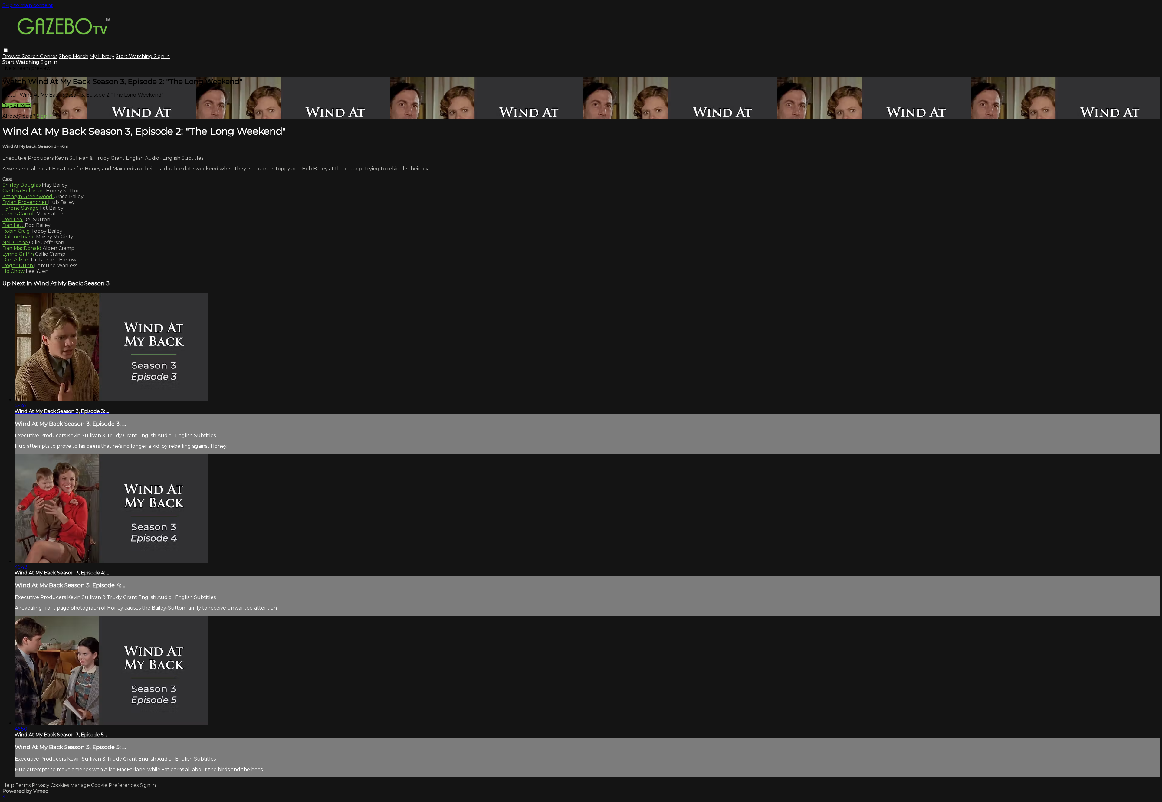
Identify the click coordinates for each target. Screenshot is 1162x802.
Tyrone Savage (21, 208)
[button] (6, 50)
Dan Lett (13, 225)
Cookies (60, 785)
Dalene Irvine (19, 237)
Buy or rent (16, 105)
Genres (48, 56)
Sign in (162, 56)
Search (31, 56)
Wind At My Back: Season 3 (29, 146)
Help (8, 785)
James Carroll (19, 214)
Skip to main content (27, 5)
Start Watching (135, 56)
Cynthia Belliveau (24, 191)
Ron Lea (12, 219)
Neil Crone (15, 242)
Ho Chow (14, 271)
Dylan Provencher (25, 202)
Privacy (41, 785)
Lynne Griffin (18, 254)
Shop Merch (73, 56)
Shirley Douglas (22, 185)
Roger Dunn (18, 265)
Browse (12, 56)
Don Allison (16, 260)
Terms (23, 785)
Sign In (49, 62)
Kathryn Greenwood (28, 196)
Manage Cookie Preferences (105, 785)
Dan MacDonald (22, 248)
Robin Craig (16, 231)
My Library (102, 56)
